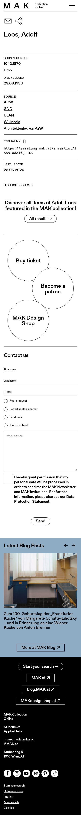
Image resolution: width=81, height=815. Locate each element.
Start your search (38, 666)
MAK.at (38, 678)
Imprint (8, 797)
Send (40, 521)
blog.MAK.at (38, 689)
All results (38, 219)
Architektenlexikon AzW (23, 128)
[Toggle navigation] (72, 6)
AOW (8, 102)
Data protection (13, 791)
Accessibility (11, 802)
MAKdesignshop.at (38, 701)
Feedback (15, 416)
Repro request (18, 400)
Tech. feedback (18, 425)
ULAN (9, 115)
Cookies (9, 808)
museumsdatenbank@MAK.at (18, 741)
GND (8, 108)
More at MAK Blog (38, 647)
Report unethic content (23, 408)
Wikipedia (12, 122)
